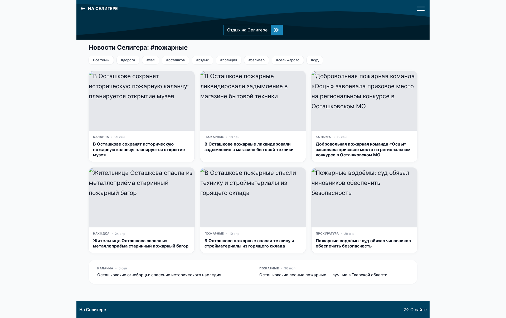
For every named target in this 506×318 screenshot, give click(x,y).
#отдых (202, 60)
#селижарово (287, 60)
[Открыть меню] (420, 8)
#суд (315, 60)
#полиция (228, 60)
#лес (151, 60)
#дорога (128, 60)
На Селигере (92, 309)
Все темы (101, 60)
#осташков (175, 60)
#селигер (257, 60)
